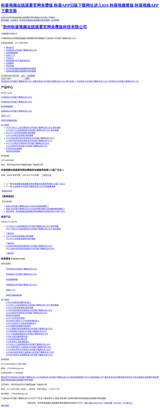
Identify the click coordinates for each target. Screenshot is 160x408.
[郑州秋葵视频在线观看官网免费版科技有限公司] (44, 27)
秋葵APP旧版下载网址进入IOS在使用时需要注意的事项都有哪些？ (35, 209)
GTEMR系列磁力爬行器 (16, 339)
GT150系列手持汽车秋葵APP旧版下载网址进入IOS (28, 350)
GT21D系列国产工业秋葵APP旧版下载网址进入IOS (28, 347)
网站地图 (5, 20)
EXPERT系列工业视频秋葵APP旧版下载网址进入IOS (29, 355)
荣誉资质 (10, 66)
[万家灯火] (127, 403)
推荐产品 (5, 216)
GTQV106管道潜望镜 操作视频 (19, 135)
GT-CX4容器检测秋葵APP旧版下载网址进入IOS (27, 334)
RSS (115, 403)
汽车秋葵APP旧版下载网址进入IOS (123, 81)
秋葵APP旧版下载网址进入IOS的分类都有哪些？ (27, 206)
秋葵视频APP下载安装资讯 (18, 61)
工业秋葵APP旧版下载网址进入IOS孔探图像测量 (34, 186)
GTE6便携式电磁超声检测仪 (18, 326)
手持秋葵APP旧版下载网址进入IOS (92, 81)
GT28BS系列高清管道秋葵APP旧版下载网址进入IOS (29, 141)
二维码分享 (46, 175)
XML (119, 403)
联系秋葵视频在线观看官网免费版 (35, 20)
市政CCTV (11, 55)
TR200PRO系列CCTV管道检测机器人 (22, 321)
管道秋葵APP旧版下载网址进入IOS (21, 50)
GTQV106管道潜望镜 (15, 318)
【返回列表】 (7, 191)
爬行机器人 (71, 81)
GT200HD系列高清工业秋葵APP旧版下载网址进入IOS (30, 352)
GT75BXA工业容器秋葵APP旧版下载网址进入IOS (28, 344)
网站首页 (10, 47)
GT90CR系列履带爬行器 (17, 336)
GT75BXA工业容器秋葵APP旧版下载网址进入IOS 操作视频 (32, 130)
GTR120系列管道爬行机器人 (18, 302)
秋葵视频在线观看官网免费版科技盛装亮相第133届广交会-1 (38, 184)
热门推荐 (5, 125)
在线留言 (14, 20)
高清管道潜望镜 (13, 151)
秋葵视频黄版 (12, 53)
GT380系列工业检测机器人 (18, 342)
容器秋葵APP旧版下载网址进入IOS (16, 111)
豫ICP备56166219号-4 (94, 403)
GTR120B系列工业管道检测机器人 (21, 323)
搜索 (27, 79)
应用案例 (10, 63)
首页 (23, 76)
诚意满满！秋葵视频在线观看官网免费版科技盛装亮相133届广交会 (35, 211)
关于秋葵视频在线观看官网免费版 (21, 68)
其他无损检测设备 (9, 120)
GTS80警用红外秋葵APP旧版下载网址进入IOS (26, 331)
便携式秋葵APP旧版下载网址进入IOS (49, 81)
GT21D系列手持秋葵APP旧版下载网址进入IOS (26, 146)
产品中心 (10, 58)
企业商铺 (55, 20)
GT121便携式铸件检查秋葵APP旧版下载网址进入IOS (29, 329)
